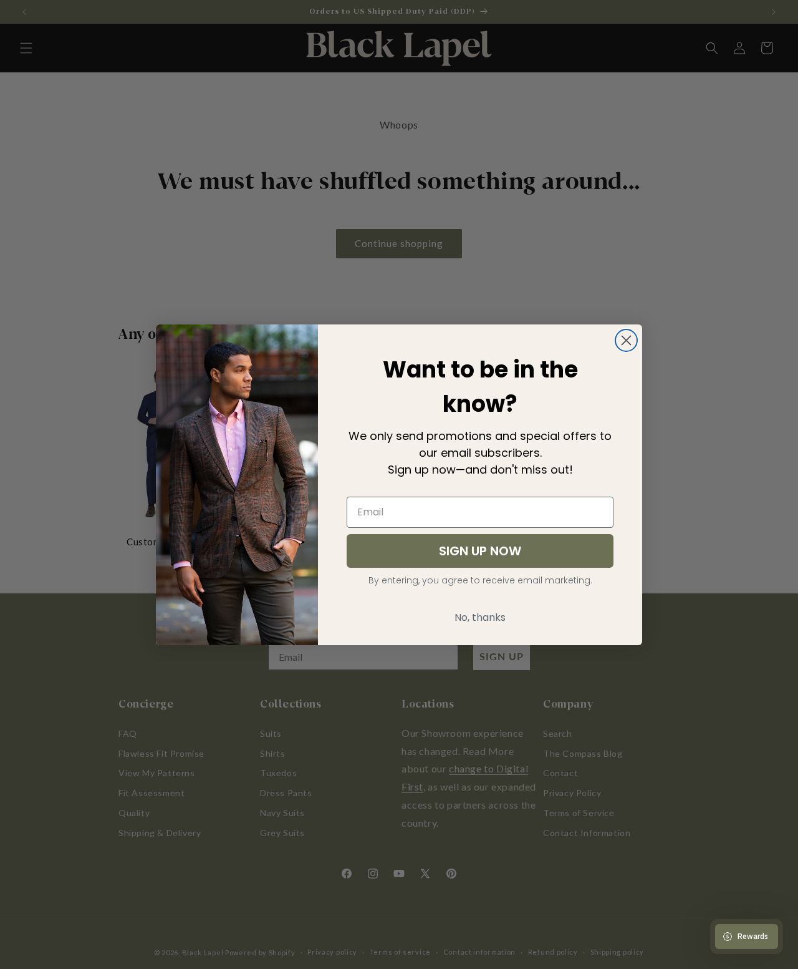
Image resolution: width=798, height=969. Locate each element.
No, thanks (480, 617)
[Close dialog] (626, 340)
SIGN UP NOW (480, 551)
